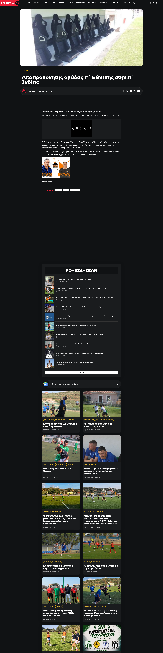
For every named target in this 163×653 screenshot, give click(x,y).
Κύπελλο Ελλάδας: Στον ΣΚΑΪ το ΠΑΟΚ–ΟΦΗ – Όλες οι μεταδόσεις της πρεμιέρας (87, 289)
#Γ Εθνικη (59, 190)
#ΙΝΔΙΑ (68, 190)
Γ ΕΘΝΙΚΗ (37, 3)
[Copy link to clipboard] (138, 91)
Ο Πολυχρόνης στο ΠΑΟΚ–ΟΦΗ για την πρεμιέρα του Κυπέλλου (80, 326)
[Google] (157, 3)
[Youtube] (153, 3)
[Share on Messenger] (131, 91)
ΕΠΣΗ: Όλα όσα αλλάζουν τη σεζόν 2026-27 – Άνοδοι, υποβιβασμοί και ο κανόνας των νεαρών (87, 317)
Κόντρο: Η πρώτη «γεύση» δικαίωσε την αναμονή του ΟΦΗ (78, 363)
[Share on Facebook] (123, 91)
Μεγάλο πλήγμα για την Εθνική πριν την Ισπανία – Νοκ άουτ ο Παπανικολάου (85, 335)
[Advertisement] (81, 104)
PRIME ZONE (102, 3)
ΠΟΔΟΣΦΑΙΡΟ (80, 3)
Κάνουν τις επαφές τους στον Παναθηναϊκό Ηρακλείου (77, 344)
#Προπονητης (78, 190)
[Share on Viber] (134, 91)
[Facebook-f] (146, 3)
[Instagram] (150, 3)
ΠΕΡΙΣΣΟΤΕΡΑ (81, 374)
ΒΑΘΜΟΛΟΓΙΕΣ (125, 3)
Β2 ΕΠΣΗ (70, 3)
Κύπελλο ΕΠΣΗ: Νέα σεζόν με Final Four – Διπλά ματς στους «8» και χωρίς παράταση (84, 307)
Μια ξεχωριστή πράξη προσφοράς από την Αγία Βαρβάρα (78, 280)
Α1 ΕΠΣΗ (45, 3)
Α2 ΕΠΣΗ (53, 3)
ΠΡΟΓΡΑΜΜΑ (113, 3)
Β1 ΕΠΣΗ (62, 3)
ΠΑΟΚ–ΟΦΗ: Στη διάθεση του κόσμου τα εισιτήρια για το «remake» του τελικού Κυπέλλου (86, 298)
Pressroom (31, 91)
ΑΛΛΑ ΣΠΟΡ (92, 3)
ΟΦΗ (29, 3)
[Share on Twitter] (127, 91)
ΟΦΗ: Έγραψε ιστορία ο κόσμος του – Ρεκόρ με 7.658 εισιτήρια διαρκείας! (84, 354)
